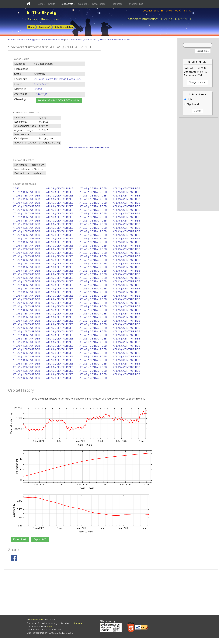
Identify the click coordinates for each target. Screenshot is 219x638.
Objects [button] (82, 4)
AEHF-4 (17, 188)
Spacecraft (45, 27)
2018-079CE (41, 94)
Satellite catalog (64, 27)
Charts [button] (52, 4)
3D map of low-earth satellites (114, 39)
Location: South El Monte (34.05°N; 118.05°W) (167, 10)
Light (189, 99)
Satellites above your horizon (81, 39)
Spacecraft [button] (67, 4)
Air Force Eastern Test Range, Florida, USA (57, 79)
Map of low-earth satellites (49, 39)
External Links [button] (136, 4)
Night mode (193, 104)
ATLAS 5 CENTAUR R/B (59, 188)
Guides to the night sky (43, 19)
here (49, 626)
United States (41, 84)
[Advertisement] (198, 163)
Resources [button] (117, 4)
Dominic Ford (36, 619)
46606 (38, 89)
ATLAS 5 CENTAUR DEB (93, 188)
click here (77, 623)
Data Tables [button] (99, 4)
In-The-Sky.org (41, 12)
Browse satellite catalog (21, 39)
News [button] (39, 4)
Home (31, 27)
